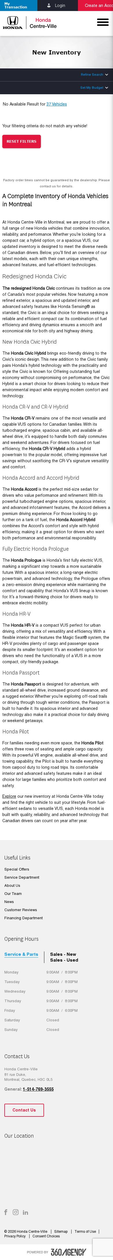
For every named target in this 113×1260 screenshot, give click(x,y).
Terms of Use (85, 1232)
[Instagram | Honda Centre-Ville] (16, 1212)
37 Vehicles (56, 104)
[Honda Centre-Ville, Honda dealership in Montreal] (28, 22)
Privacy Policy (15, 1236)
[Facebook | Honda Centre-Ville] (6, 1212)
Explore (9, 796)
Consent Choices (46, 1236)
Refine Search (92, 74)
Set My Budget (91, 87)
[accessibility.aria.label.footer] (68, 1252)
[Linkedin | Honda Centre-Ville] (25, 1212)
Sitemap (61, 1232)
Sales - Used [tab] (64, 960)
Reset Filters (22, 141)
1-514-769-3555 (38, 1089)
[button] (18, 5)
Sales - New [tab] (63, 954)
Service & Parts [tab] (21, 954)
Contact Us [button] (24, 1110)
